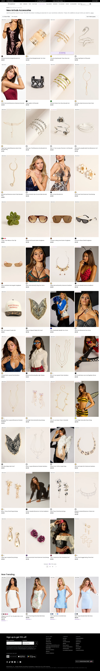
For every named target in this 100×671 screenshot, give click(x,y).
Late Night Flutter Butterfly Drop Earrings (35, 420)
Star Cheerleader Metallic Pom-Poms (59, 330)
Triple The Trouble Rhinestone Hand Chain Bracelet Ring (11, 149)
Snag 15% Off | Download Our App (43, 1)
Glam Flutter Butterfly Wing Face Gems (35, 285)
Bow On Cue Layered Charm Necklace (59, 375)
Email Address (10, 640)
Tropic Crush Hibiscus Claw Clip (8, 240)
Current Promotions (80, 650)
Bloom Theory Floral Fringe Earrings (9, 511)
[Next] (64, 1)
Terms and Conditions (22, 648)
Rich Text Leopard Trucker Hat (8, 330)
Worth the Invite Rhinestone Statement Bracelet (12, 103)
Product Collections (50, 653)
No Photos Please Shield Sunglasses (83, 240)
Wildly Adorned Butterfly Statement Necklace (61, 285)
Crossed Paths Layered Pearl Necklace (10, 375)
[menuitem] (21, 4)
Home (7, 7)
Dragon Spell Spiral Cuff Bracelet (82, 58)
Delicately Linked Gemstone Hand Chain (84, 103)
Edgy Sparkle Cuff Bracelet (32, 103)
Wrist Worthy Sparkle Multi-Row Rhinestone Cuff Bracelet (86, 149)
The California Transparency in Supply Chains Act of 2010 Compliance (36, 666)
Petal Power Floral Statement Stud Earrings (85, 194)
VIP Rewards (48, 641)
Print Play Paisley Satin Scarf (8, 466)
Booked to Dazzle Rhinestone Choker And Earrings (84, 512)
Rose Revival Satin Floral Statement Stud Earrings (37, 557)
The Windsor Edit (66, 641)
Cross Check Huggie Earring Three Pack (84, 557)
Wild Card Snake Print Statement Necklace (85, 466)
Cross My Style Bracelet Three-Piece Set (59, 58)
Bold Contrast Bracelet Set (56, 194)
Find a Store (48, 638)
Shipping (78, 643)
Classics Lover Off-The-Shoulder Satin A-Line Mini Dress (12, 617)
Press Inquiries (66, 645)
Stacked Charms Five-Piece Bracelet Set (60, 103)
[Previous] (35, 1)
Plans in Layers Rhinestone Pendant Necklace (36, 466)
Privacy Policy (30, 648)
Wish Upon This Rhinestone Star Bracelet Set (36, 148)
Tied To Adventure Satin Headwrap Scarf (60, 557)
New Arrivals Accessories (18, 10)
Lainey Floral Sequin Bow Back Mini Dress (35, 616)
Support (3, 1)
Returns (77, 645)
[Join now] (36, 643)
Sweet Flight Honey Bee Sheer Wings (83, 420)
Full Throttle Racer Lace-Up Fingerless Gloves (85, 375)
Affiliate (64, 643)
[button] (92, 16)
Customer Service (79, 638)
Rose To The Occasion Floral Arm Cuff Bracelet (61, 148)
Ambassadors (66, 648)
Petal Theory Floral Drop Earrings (57, 511)
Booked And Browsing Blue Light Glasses (35, 375)
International (78, 646)
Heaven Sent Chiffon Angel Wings (58, 466)
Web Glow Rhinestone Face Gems (83, 330)
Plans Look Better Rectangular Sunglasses (11, 285)
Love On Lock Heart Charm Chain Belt (59, 420)
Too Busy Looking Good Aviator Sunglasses (60, 240)
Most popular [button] (92, 16)
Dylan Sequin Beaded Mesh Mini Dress (84, 616)
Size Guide (78, 648)
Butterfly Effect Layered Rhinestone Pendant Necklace (12, 421)
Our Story (65, 638)
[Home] (11, 4)
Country (24, 640)
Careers (64, 640)
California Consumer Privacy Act (52, 645)
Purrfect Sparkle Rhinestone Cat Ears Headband (37, 511)
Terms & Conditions (50, 649)
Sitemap (47, 651)
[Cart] (90, 4)
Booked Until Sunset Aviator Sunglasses (35, 240)
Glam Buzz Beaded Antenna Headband (84, 285)
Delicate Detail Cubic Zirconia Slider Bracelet (36, 194)
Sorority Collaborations (67, 646)
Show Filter (7, 16)
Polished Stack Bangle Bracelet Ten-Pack (35, 58)
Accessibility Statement (68, 650)
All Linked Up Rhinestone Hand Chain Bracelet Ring (12, 195)
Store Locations (10, 1)
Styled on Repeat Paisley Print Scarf (34, 330)
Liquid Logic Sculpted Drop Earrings (9, 557)
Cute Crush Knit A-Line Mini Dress (58, 616)
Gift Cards (48, 640)
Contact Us (78, 640)
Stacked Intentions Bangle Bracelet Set (10, 58)
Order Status (78, 641)
